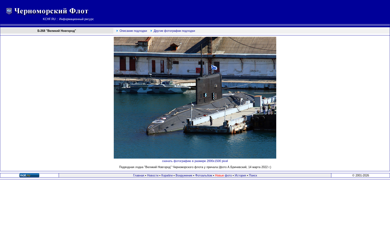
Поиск (253, 175)
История (240, 175)
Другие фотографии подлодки (174, 30)
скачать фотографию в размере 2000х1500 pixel (195, 161)
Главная (138, 175)
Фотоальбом (203, 175)
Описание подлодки (133, 30)
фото (223, 175)
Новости (152, 175)
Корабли (167, 175)
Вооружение (184, 175)
